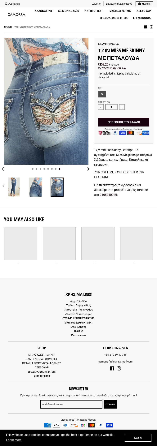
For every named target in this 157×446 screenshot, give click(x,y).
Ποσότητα (104, 102)
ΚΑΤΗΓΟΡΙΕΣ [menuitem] (93, 11)
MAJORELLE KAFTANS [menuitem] (120, 11)
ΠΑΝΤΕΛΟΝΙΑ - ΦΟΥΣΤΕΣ (42, 359)
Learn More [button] (14, 440)
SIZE (99, 88)
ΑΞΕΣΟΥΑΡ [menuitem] (144, 11)
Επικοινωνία (78, 335)
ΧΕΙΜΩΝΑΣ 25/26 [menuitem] (68, 11)
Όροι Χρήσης (78, 326)
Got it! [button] (138, 437)
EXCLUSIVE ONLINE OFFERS (42, 372)
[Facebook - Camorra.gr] (145, 27)
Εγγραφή (110, 404)
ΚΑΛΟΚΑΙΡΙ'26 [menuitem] (43, 11)
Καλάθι (146, 3)
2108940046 (108, 195)
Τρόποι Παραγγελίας (78, 305)
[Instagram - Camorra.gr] (151, 27)
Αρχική (8, 27)
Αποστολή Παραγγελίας (79, 309)
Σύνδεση (96, 3)
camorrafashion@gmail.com (115, 361)
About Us (78, 331)
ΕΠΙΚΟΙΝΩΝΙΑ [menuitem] (142, 18)
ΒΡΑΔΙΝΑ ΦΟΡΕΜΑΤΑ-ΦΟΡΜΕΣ (41, 363)
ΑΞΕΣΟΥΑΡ (42, 367)
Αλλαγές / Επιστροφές (78, 314)
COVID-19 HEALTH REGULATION (78, 318)
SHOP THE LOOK (42, 376)
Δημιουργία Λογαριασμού (119, 3)
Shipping (119, 73)
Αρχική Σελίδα (78, 301)
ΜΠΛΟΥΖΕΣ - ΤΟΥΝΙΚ (41, 354)
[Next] (88, 169)
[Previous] (4, 185)
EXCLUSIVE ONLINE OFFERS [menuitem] (114, 18)
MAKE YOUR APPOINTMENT (79, 322)
